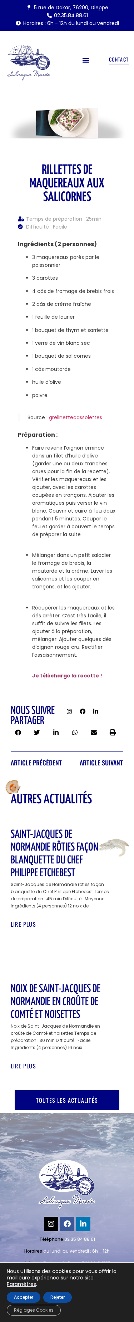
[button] (85, 60)
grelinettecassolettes (75, 417)
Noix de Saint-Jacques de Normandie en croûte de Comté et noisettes (55, 1002)
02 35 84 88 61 (79, 1239)
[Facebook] (82, 711)
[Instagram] (69, 711)
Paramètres (21, 1284)
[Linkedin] (95, 711)
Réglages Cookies (34, 1310)
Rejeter (57, 1297)
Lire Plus (23, 924)
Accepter (23, 1297)
